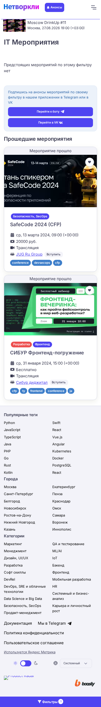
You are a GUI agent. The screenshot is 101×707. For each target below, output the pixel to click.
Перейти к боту (48, 111)
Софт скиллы (15, 572)
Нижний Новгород (19, 522)
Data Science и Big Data (23, 599)
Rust (7, 465)
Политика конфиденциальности (34, 632)
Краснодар (61, 501)
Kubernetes (61, 451)
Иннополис (61, 529)
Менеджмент (15, 551)
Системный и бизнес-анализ (70, 596)
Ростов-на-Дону (17, 515)
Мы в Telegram (52, 623)
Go (6, 458)
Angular (58, 444)
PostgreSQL (61, 465)
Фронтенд (42, 344)
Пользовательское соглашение (34, 642)
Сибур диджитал (32, 382)
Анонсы (56, 7)
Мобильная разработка (71, 579)
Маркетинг (13, 544)
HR (54, 586)
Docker (58, 458)
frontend (36, 391)
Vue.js (57, 437)
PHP (7, 451)
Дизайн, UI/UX (16, 558)
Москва (10, 487)
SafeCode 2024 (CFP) (35, 225)
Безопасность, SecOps (30, 216)
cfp (57, 263)
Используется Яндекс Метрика (29, 652)
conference (20, 263)
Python (9, 423)
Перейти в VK (48, 122)
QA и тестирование (68, 544)
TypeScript (12, 437)
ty (23, 391)
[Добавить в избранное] (89, 162)
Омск (56, 508)
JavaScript (12, 430)
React (56, 430)
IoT (54, 558)
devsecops (42, 263)
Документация (18, 623)
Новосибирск (15, 508)
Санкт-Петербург (18, 494)
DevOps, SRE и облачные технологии (25, 589)
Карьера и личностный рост (71, 608)
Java (7, 444)
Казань (9, 529)
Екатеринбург (63, 487)
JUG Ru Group (29, 254)
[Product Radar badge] (35, 683)
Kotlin (8, 472)
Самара (58, 515)
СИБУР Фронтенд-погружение (47, 353)
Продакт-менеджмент (22, 613)
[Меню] (93, 7)
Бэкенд (58, 565)
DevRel (9, 579)
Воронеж (60, 522)
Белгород (12, 501)
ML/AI (57, 551)
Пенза (57, 494)
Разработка (21, 344)
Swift (56, 423)
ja (71, 391)
